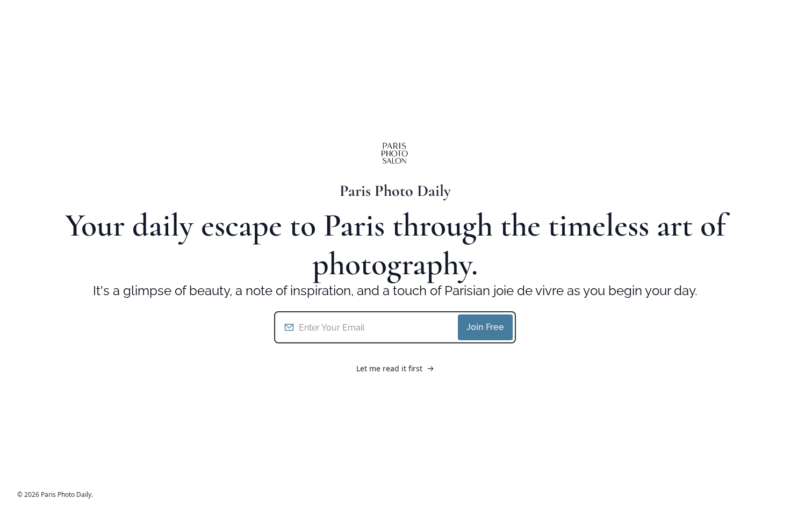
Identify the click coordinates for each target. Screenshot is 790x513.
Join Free (485, 327)
